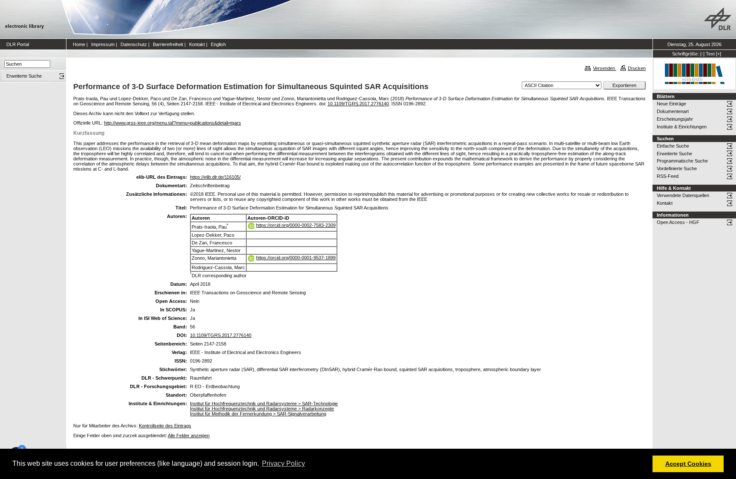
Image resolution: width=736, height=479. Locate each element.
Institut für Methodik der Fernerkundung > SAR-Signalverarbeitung (258, 413)
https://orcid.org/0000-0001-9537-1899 (296, 257)
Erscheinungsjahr (675, 119)
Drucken (637, 68)
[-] (702, 53)
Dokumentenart (673, 111)
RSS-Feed (667, 176)
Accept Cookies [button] (688, 463)
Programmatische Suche (682, 160)
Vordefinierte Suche (677, 168)
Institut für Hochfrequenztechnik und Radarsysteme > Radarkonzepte (262, 408)
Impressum (103, 44)
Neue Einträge (671, 103)
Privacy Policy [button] (283, 463)
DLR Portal (17, 44)
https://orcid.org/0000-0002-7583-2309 (296, 225)
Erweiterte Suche (674, 153)
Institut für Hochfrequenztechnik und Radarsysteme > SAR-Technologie (264, 403)
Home (79, 44)
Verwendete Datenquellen (683, 195)
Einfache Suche (673, 145)
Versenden (604, 68)
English (218, 44)
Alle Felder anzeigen (189, 435)
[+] (718, 53)
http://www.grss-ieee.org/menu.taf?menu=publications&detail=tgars (172, 122)
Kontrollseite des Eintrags (165, 425)
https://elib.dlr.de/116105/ (215, 177)
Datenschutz (134, 44)
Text (710, 53)
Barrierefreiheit (168, 44)
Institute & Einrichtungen (682, 126)
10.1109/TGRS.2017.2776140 (358, 103)
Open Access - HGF (678, 222)
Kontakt (197, 44)
